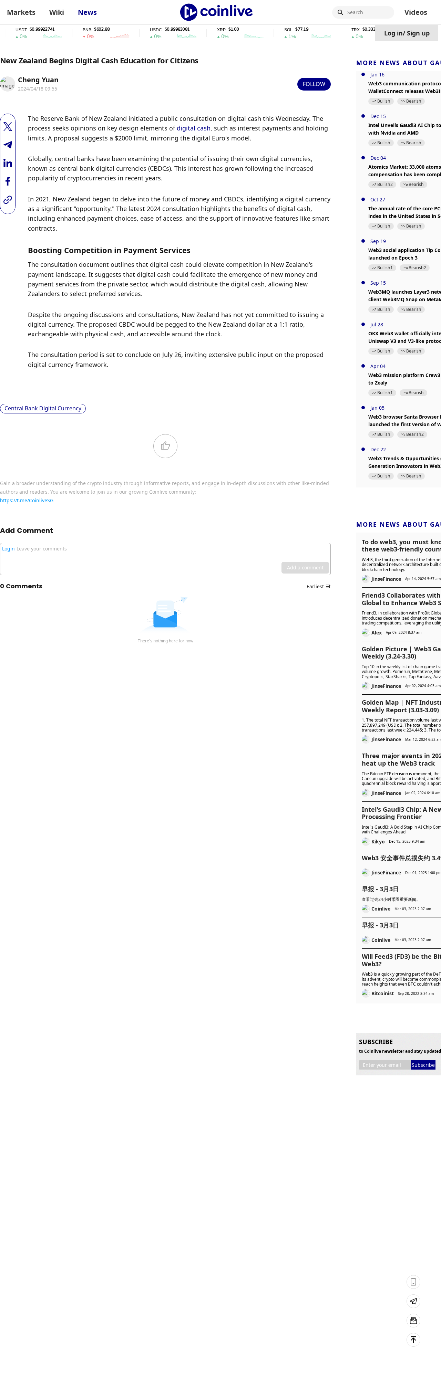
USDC (144, 30)
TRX (343, 30)
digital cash (194, 128)
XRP (209, 30)
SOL (276, 30)
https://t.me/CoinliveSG (26, 500)
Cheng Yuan (38, 79)
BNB (75, 30)
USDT (9, 30)
